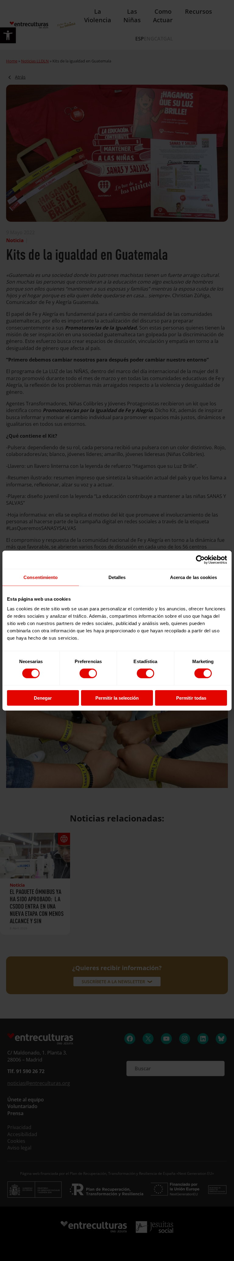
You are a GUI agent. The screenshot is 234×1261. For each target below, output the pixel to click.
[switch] (88, 673)
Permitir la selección (117, 697)
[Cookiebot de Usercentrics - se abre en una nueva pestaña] (200, 559)
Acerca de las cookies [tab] (193, 577)
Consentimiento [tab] (40, 577)
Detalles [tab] (117, 577)
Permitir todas (191, 697)
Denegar (43, 697)
